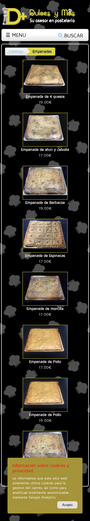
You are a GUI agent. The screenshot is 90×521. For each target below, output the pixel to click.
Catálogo (16, 51)
